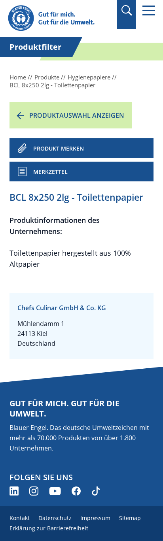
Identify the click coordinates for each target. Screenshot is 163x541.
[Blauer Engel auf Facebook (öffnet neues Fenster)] (76, 491)
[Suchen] (126, 10)
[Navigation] (148, 10)
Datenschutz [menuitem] (55, 518)
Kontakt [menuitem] (19, 518)
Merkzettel (50, 171)
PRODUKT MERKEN (58, 148)
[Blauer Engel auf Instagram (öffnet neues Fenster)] (33, 491)
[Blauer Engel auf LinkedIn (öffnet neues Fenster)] (14, 491)
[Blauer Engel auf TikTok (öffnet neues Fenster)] (95, 491)
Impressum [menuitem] (95, 518)
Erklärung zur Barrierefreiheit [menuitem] (48, 528)
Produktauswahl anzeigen (76, 115)
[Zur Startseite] (59, 18)
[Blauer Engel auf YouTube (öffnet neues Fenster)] (55, 491)
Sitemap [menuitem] (130, 518)
